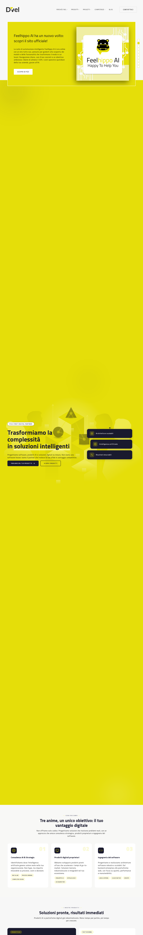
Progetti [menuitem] (86, 9)
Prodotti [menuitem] (74, 9)
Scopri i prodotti (50, 463)
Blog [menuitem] (111, 9)
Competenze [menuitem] (99, 9)
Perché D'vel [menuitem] (61, 9)
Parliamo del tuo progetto (21, 463)
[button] (138, 40)
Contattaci (128, 9)
